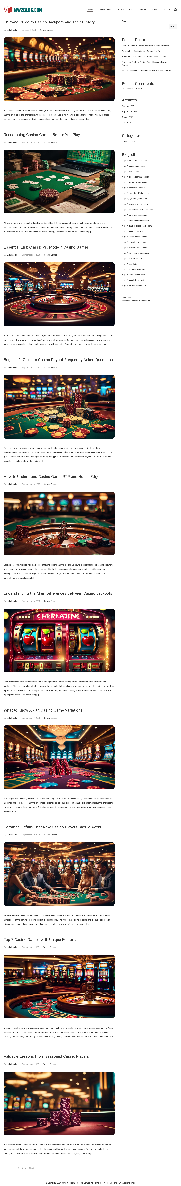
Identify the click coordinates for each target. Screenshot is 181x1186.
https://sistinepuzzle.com (133, 275)
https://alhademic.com (132, 258)
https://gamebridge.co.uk (133, 280)
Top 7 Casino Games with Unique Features (40, 939)
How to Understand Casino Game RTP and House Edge (51, 476)
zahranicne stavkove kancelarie (136, 301)
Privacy (142, 9)
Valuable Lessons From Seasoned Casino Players (46, 1056)
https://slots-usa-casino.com (135, 215)
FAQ (131, 9)
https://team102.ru (130, 264)
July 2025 (126, 122)
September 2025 (129, 111)
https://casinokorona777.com (135, 247)
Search (125, 21)
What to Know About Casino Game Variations (43, 710)
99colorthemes (128, 1183)
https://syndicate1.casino (133, 188)
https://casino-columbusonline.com (138, 209)
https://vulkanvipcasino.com (134, 237)
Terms (154, 9)
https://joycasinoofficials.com (135, 193)
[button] (175, 10)
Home (90, 9)
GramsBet (126, 298)
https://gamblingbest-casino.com (137, 226)
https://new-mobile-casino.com (136, 253)
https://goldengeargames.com (135, 177)
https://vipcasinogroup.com (134, 242)
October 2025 (128, 106)
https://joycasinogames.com (134, 199)
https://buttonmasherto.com (134, 160)
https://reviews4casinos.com (135, 182)
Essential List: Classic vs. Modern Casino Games (46, 247)
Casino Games (106, 9)
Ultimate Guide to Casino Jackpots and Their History (49, 22)
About (121, 9)
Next (31, 1168)
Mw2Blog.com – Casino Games (76, 1183)
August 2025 (127, 117)
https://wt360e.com (131, 171)
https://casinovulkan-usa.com (135, 204)
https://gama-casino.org (132, 231)
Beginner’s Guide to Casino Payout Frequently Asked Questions (58, 359)
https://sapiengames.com (133, 166)
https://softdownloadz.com (134, 286)
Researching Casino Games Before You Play (42, 134)
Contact (167, 9)
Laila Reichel (12, 30)
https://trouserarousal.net (133, 269)
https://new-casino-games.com (136, 220)
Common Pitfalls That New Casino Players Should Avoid (52, 827)
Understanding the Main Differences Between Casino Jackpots (58, 593)
